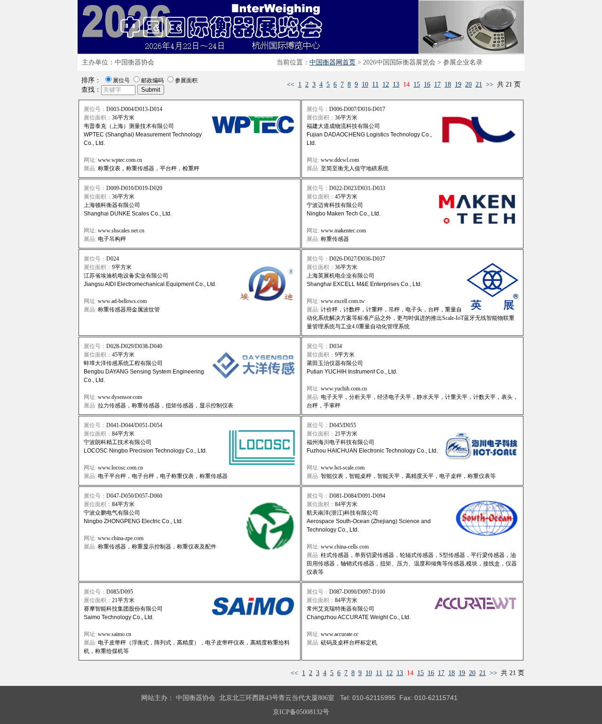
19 (458, 84)
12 (385, 84)
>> (489, 84)
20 (468, 84)
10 (365, 84)
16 (427, 84)
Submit (150, 89)
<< (290, 84)
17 (437, 84)
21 (478, 84)
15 (416, 84)
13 (396, 84)
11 (375, 84)
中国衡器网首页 (332, 62)
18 (447, 84)
